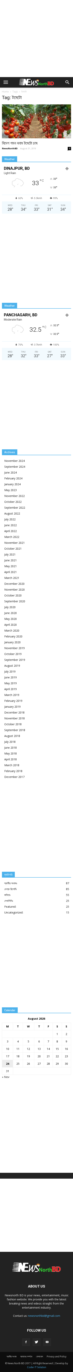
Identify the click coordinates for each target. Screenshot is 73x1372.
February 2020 (13, 636)
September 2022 (14, 507)
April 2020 (10, 624)
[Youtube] (47, 1342)
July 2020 (10, 607)
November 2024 (14, 461)
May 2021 (10, 566)
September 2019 (14, 660)
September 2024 (14, 466)
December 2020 (14, 584)
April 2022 (10, 531)
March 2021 (11, 578)
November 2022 (14, 496)
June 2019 (10, 677)
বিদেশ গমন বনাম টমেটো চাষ (19, 143)
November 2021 (14, 543)
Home (5, 91)
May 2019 (10, 683)
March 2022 (11, 537)
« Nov (5, 1077)
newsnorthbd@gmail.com (44, 1316)
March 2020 (11, 630)
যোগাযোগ (39, 1356)
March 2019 (11, 695)
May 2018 (10, 753)
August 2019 (12, 665)
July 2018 (10, 742)
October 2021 (13, 548)
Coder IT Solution (36, 1367)
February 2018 (13, 771)
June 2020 (10, 613)
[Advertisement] (36, 38)
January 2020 (12, 642)
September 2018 (14, 730)
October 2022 (13, 502)
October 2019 (13, 654)
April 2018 (10, 759)
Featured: (10, 906)
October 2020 (13, 595)
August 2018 (12, 736)
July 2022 (10, 519)
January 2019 (12, 706)
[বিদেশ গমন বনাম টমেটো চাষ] (36, 121)
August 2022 (12, 513)
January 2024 (12, 484)
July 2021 (10, 554)
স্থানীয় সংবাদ (12, 1356)
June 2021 (10, 560)
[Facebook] (26, 1342)
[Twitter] (36, 1342)
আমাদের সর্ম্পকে (26, 1356)
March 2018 (11, 765)
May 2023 (10, 490)
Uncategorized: (13, 912)
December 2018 (14, 712)
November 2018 (14, 718)
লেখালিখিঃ (8, 901)
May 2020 (10, 619)
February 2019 (13, 701)
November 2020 (14, 589)
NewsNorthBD (10, 148)
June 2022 (10, 525)
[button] (67, 82)
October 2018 (13, 724)
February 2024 (13, 478)
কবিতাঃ (7, 895)
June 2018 (10, 747)
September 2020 (14, 601)
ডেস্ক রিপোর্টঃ (10, 889)
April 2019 (10, 689)
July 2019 (10, 671)
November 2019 (14, 648)
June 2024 (10, 472)
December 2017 (14, 777)
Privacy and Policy (56, 1356)
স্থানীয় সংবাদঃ (10, 883)
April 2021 (10, 572)
